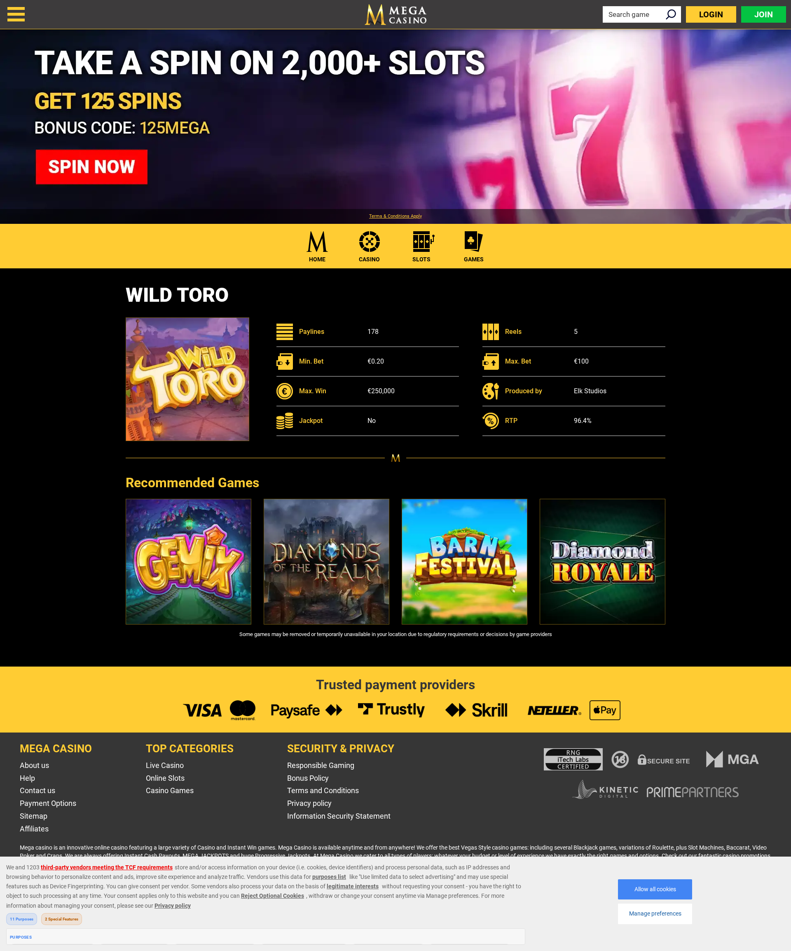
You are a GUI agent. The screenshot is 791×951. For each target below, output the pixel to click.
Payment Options (48, 803)
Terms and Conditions (323, 790)
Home (317, 259)
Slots (421, 259)
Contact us (37, 790)
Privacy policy (309, 803)
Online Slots (165, 778)
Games (474, 259)
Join (763, 14)
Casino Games (170, 790)
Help (27, 778)
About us (34, 765)
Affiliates (34, 828)
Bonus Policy (308, 778)
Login (711, 14)
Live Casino (165, 765)
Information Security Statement (339, 816)
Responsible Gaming (320, 765)
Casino (369, 259)
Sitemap (33, 816)
